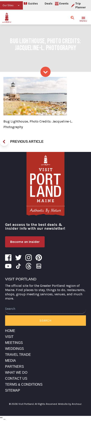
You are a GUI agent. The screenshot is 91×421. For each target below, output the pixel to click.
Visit (9, 337)
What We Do (16, 372)
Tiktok (18, 266)
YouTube (8, 266)
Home (10, 331)
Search (45, 320)
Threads (28, 266)
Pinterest (38, 257)
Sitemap (12, 390)
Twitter (18, 257)
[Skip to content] (45, 72)
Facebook (8, 257)
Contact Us (16, 378)
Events (64, 3)
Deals (48, 3)
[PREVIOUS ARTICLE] (4, 141)
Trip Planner (80, 5)
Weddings (14, 348)
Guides (33, 3)
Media (10, 360)
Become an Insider (25, 242)
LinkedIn (38, 266)
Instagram (28, 257)
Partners (14, 366)
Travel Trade (18, 354)
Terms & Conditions (24, 384)
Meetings (14, 343)
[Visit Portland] (7, 18)
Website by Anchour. (70, 403)
